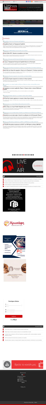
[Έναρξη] (12, 154)
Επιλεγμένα (6, 23)
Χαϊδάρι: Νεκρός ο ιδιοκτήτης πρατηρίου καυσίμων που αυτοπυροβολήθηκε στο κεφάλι (18, 331)
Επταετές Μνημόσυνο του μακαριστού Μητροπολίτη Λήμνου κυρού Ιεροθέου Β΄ (17, 184)
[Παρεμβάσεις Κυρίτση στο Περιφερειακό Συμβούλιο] (14, 41)
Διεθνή (17, 20)
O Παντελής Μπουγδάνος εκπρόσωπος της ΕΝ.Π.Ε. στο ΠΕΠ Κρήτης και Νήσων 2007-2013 (22, 124)
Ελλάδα (12, 20)
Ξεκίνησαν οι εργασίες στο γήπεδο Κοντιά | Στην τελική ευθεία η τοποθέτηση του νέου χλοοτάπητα (19, 182)
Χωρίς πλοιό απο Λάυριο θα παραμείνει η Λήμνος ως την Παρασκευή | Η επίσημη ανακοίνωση (23, 70)
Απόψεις (21, 23)
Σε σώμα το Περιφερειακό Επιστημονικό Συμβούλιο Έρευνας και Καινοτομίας (19, 61)
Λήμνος (8, 20)
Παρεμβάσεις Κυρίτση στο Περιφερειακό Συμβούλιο (14, 44)
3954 (15, 154)
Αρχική (8, 25)
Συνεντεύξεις (12, 23)
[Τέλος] (33, 154)
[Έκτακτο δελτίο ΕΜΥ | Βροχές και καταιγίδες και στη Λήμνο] (15, 50)
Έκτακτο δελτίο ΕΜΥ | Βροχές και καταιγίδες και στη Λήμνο (16, 53)
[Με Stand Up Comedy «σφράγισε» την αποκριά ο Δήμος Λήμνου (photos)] (17, 95)
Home (4, 21)
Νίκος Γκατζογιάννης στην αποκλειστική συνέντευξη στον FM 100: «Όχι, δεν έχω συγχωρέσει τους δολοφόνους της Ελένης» (23, 179)
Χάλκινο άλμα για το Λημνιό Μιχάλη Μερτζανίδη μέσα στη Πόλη (17, 106)
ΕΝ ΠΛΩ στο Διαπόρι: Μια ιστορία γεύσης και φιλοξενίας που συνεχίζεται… (16, 337)
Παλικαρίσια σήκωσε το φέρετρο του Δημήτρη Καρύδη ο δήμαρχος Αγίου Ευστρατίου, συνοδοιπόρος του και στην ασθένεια (23, 340)
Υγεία (17, 23)
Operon (35, 402)
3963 (30, 154)
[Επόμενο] (31, 154)
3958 (22, 154)
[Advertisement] (18, 15)
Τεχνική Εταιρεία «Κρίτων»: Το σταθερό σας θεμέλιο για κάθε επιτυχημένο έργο (16, 329)
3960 (25, 154)
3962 (28, 154)
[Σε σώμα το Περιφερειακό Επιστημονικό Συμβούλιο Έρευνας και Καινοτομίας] (19, 58)
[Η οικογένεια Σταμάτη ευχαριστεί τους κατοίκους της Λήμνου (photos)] (17, 75)
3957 (20, 154)
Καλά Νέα (22, 20)
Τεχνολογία (34, 20)
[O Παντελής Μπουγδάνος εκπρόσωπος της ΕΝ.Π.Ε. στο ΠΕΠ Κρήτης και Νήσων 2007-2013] (20, 121)
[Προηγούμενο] (14, 154)
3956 (19, 154)
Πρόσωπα (28, 20)
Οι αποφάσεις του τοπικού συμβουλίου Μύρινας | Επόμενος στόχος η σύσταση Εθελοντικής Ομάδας (22, 89)
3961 (26, 154)
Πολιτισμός (40, 20)
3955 (17, 154)
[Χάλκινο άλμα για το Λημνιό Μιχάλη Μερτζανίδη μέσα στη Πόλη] (16, 103)
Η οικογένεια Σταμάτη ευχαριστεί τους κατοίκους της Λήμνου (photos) (18, 78)
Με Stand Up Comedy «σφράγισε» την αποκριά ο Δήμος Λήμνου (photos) (19, 98)
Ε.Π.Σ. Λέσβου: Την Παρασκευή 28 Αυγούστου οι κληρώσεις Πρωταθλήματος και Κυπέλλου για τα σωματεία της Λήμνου (23, 186)
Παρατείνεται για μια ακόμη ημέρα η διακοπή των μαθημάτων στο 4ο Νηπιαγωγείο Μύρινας (22, 115)
